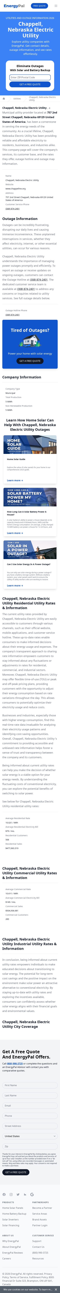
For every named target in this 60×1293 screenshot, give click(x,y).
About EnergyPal (11, 1246)
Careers (6, 1258)
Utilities (17, 98)
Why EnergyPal (10, 1241)
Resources (38, 1258)
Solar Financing (10, 1225)
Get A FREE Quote (30, 361)
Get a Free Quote (30, 84)
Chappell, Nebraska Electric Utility (42, 98)
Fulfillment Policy (38, 1277)
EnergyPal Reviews (12, 1252)
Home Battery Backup (14, 1213)
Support (36, 1241)
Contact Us (38, 1246)
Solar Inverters (10, 1219)
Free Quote (39, 5)
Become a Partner (42, 1207)
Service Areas (39, 1213)
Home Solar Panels (12, 1207)
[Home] (3, 98)
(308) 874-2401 (13, 208)
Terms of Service (19, 1277)
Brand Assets (39, 1219)
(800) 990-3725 (15, 1063)
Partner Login (39, 1225)
